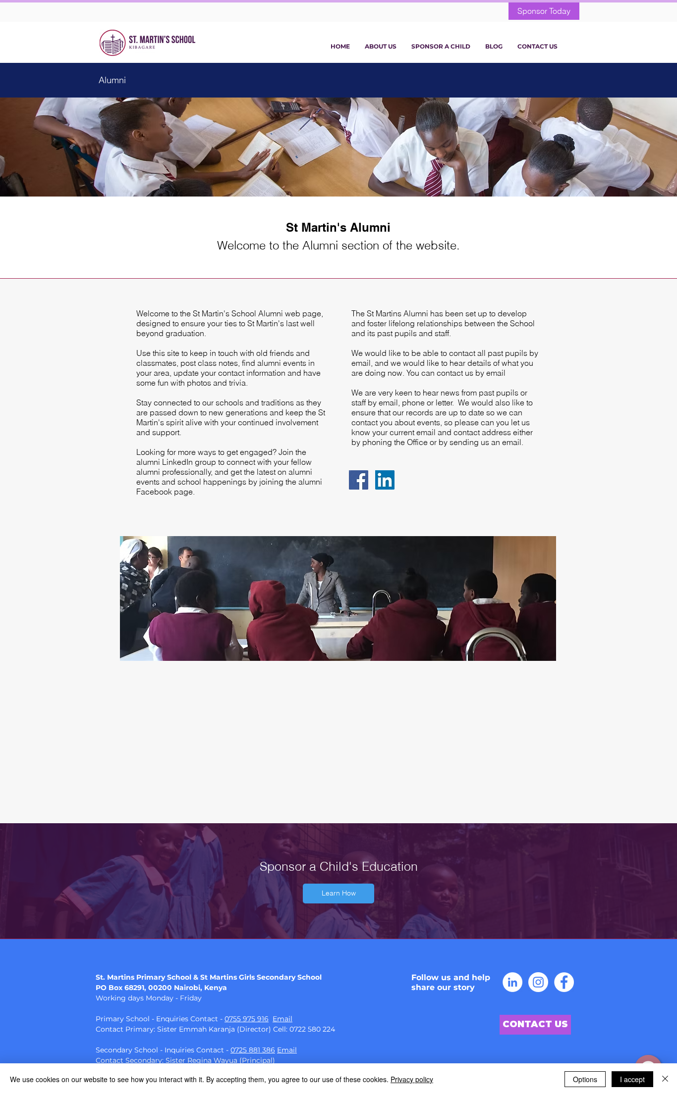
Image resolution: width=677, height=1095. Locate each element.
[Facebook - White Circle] (564, 982)
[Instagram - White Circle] (538, 982)
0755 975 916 (247, 1018)
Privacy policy (412, 1079)
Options (585, 1079)
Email (282, 1018)
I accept (632, 1079)
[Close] (665, 1079)
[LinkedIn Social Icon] (385, 480)
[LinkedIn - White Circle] (512, 982)
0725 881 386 (252, 1049)
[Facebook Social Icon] (358, 480)
